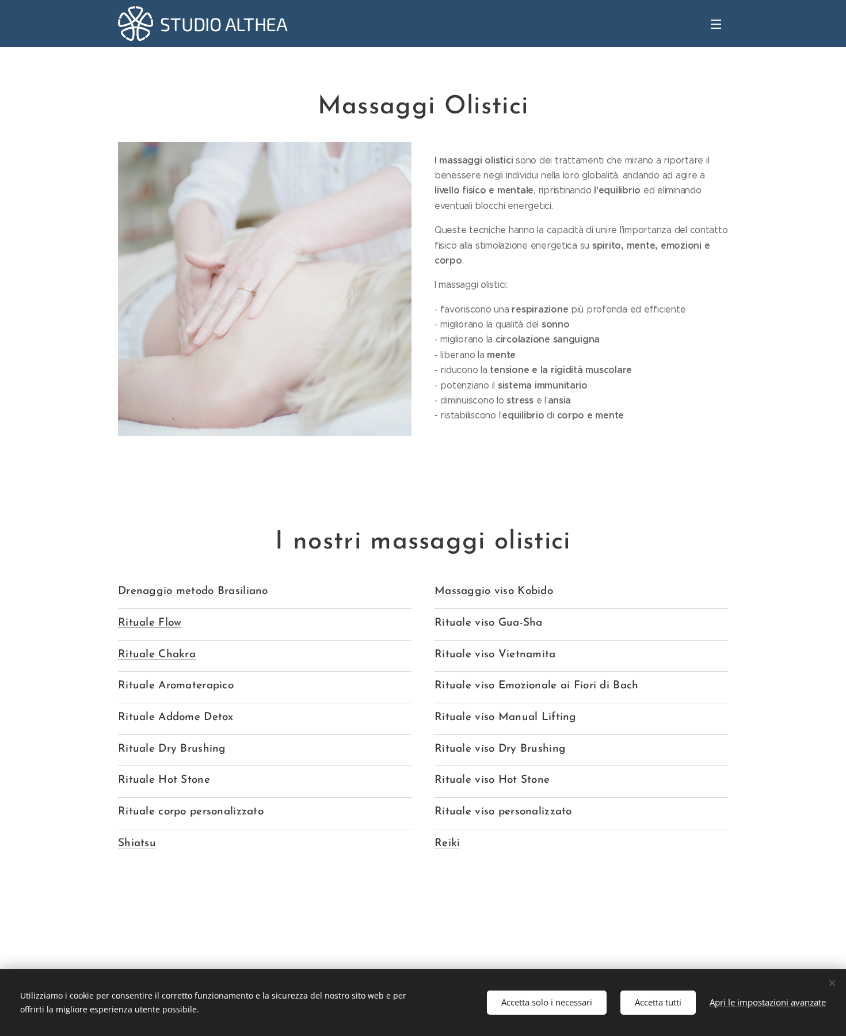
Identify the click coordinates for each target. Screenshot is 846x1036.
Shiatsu (137, 843)
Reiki (447, 843)
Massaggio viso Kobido (494, 591)
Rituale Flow (149, 623)
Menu (719, 23)
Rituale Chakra (157, 654)
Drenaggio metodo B (171, 591)
